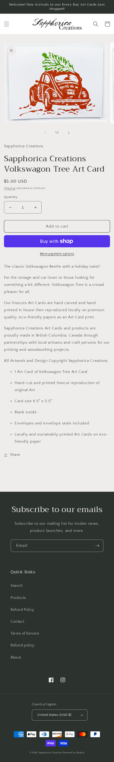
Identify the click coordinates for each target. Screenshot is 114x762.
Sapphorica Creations (51, 752)
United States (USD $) (54, 715)
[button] (6, 24)
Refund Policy (22, 610)
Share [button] (15, 455)
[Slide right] (68, 133)
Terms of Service (25, 633)
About (16, 657)
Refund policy (22, 645)
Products (18, 598)
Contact (17, 621)
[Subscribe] (97, 545)
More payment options (57, 253)
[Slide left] (45, 133)
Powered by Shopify (74, 752)
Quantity (10, 197)
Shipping (9, 188)
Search (17, 586)
